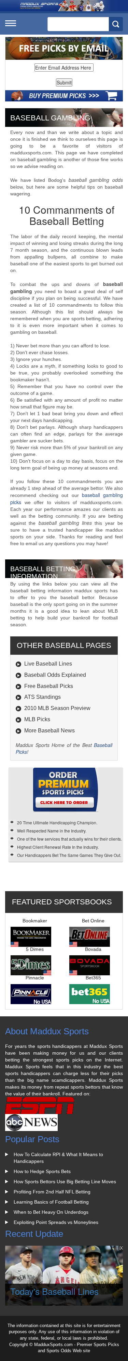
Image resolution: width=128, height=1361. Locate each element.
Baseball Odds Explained (55, 675)
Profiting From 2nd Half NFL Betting (52, 1191)
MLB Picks (37, 719)
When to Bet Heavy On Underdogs (51, 1212)
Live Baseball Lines (48, 664)
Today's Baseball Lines (54, 1291)
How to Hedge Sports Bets (42, 1171)
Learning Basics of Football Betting (51, 1202)
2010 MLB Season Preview (57, 708)
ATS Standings (42, 697)
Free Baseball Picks (48, 686)
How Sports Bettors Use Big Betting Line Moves (65, 1181)
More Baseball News (49, 730)
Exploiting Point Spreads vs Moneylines (56, 1222)
